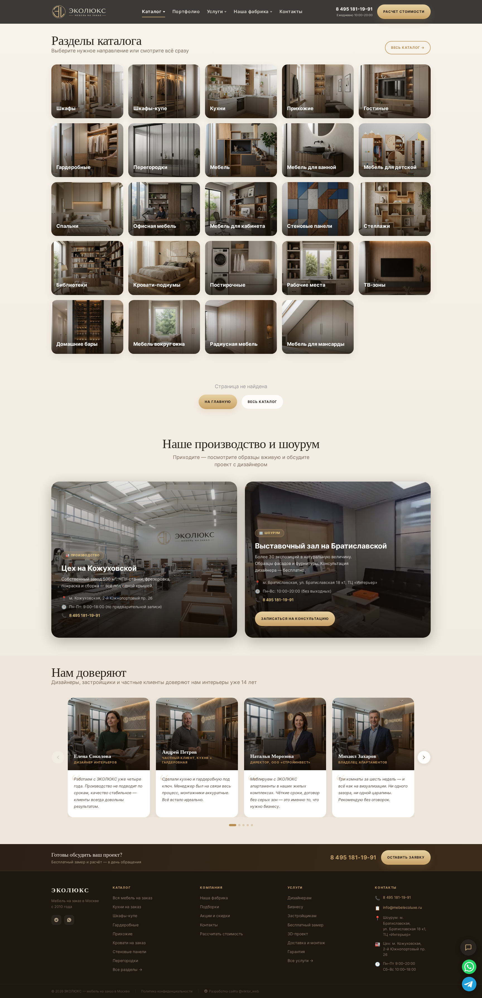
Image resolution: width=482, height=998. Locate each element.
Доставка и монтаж (306, 942)
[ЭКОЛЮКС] (80, 11)
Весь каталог (262, 402)
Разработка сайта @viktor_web (234, 991)
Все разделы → (127, 969)
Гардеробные (126, 924)
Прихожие (122, 933)
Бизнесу (295, 906)
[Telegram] (56, 920)
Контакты (291, 11)
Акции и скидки (215, 915)
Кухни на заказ (127, 906)
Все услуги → (300, 960)
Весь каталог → (408, 47)
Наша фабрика (251, 11)
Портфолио (186, 11)
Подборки (209, 906)
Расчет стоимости (404, 11)
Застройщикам (302, 915)
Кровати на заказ (129, 942)
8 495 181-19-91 (354, 9)
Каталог (151, 11)
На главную (218, 402)
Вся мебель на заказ (132, 897)
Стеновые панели (129, 951)
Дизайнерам (300, 897)
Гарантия (296, 951)
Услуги (215, 11)
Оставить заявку (406, 857)
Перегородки (125, 960)
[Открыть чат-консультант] (468, 947)
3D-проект (298, 933)
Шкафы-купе (125, 915)
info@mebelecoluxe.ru (402, 907)
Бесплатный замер (306, 924)
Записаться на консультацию (295, 619)
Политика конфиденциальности (166, 991)
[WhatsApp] (69, 920)
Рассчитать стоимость (221, 933)
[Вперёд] (424, 757)
